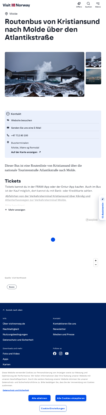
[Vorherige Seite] (9, 74)
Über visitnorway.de (14, 323)
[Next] (80, 74)
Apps (5, 358)
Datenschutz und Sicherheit (18, 339)
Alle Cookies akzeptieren (71, 398)
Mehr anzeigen (16, 209)
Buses (11, 287)
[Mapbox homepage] (92, 219)
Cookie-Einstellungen (53, 408)
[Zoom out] (96, 265)
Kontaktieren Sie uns (64, 323)
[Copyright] (80, 92)
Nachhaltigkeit (11, 328)
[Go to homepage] (20, 5)
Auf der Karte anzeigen (24, 152)
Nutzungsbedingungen (15, 334)
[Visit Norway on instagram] (60, 353)
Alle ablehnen (39, 398)
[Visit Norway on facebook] (54, 353)
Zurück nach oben (14, 310)
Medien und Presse (63, 334)
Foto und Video (11, 353)
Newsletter (59, 328)
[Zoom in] (96, 261)
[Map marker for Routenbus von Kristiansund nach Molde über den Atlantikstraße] (53, 240)
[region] (53, 242)
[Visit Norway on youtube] (66, 353)
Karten (6, 364)
